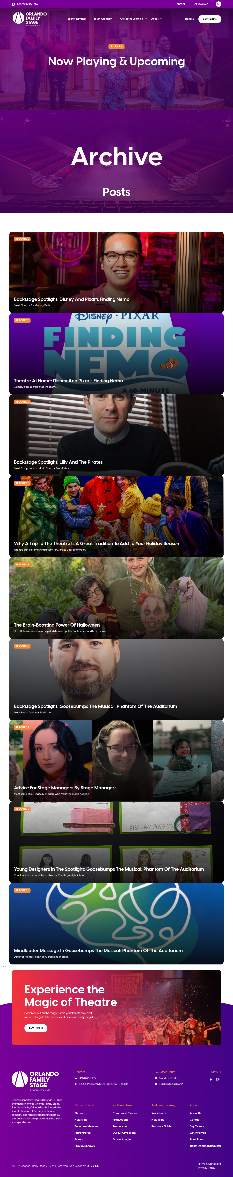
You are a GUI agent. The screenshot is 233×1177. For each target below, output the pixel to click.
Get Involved (200, 4)
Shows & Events (84, 1105)
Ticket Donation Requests (205, 1146)
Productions (120, 1119)
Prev (3, 967)
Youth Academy (122, 1105)
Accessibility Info (27, 4)
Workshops (158, 1113)
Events (79, 1139)
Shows (79, 1113)
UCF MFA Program (124, 1133)
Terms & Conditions (209, 1164)
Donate (189, 19)
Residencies (120, 1126)
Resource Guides (161, 1126)
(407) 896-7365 (87, 1078)
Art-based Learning (163, 1105)
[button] (35, 1028)
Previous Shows (85, 1146)
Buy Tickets (210, 19)
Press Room (197, 1139)
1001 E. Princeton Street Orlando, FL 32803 (103, 1084)
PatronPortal (83, 1133)
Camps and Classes (125, 1113)
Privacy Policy (206, 1168)
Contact (179, 4)
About (194, 1105)
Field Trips (81, 1119)
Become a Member (86, 1126)
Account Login (122, 1139)
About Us (195, 1113)
